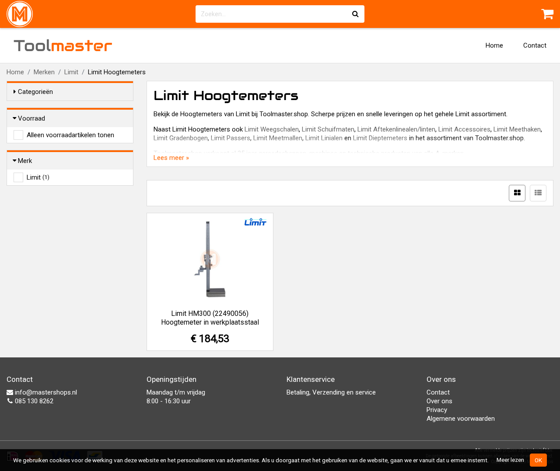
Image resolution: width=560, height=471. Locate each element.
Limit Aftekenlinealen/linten (396, 129)
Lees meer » (171, 158)
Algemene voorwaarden (461, 419)
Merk (25, 161)
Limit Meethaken (517, 129)
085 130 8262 (33, 401)
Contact (534, 45)
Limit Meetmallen (277, 138)
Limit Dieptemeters (380, 138)
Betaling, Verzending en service (331, 392)
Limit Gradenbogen (181, 138)
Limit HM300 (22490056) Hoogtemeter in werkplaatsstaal (210, 317)
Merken (44, 72)
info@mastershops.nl (45, 392)
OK (538, 460)
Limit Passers (230, 138)
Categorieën (35, 92)
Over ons (439, 401)
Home (494, 45)
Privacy (437, 410)
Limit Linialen (324, 138)
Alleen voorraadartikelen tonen (70, 135)
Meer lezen (510, 459)
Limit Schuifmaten (328, 129)
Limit (71, 72)
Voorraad (31, 118)
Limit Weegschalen (272, 129)
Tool (63, 45)
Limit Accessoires (464, 129)
